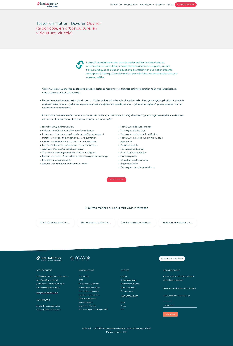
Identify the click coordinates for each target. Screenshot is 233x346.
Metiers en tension (85, 302)
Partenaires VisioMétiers (130, 284)
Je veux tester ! (116, 180)
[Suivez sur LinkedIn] (72, 258)
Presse (123, 306)
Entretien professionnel (87, 298)
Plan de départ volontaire (89, 291)
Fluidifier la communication (89, 295)
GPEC (81, 280)
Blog (123, 302)
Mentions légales (113, 332)
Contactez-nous (127, 291)
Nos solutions (146, 4)
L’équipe (124, 276)
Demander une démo (172, 259)
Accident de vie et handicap (89, 287)
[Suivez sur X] (82, 258)
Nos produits (129, 4)
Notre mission (116, 4)
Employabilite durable (87, 306)
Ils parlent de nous (128, 280)
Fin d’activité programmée (89, 284)
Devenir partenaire (128, 287)
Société (159, 4)
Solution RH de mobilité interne (48, 306)
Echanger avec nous (186, 4)
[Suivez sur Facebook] (77, 258)
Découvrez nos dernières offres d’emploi (179, 288)
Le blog (170, 4)
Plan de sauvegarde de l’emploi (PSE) (93, 309)
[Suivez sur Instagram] (88, 258)
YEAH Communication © (107, 328)
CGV (125, 332)
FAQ (122, 310)
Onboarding (84, 276)
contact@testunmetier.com (173, 280)
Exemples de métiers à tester (47, 293)
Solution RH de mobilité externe (48, 310)
